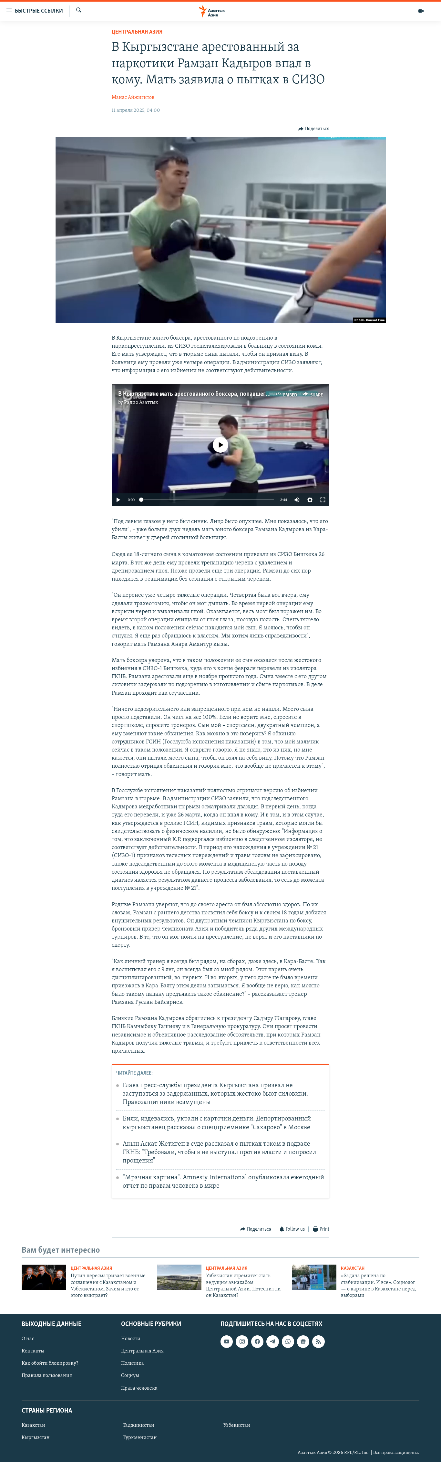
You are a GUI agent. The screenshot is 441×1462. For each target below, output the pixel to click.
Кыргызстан (36, 1437)
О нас (28, 1338)
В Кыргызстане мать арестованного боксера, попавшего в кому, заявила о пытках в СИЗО (238, 394)
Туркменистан (140, 1437)
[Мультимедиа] (421, 11)
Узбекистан (236, 1425)
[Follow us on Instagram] (242, 1341)
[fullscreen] (322, 499)
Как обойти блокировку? (50, 1363)
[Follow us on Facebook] (257, 1341)
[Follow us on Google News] (303, 1341)
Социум (130, 1375)
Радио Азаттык (141, 402)
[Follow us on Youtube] (227, 1341)
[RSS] (318, 1341)
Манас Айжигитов (133, 97)
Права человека (139, 1388)
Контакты (33, 1351)
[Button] (313, 129)
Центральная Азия (137, 32)
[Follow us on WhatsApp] (288, 1341)
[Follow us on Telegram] (272, 1341)
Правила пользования (47, 1375)
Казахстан (352, 1268)
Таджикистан (138, 1425)
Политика (132, 1363)
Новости (130, 1338)
